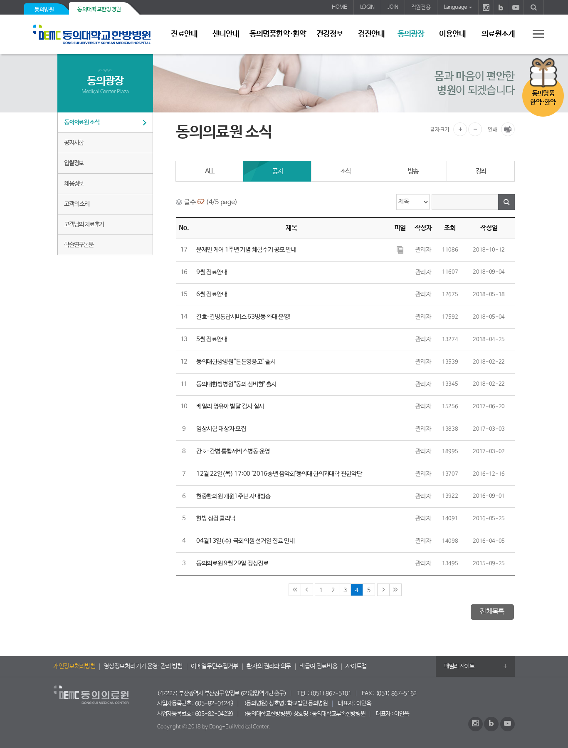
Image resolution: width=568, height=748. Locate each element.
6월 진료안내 (211, 294)
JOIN (393, 7)
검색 (506, 202)
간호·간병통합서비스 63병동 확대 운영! (243, 317)
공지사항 (74, 142)
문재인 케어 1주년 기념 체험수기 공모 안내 (246, 250)
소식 (345, 171)
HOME (339, 7)
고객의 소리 (76, 203)
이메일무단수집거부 (214, 666)
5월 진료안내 (211, 339)
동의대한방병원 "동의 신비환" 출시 (236, 384)
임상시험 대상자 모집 (221, 429)
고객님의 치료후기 (84, 224)
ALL (209, 171)
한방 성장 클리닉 (215, 518)
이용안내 (452, 34)
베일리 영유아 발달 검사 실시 (230, 406)
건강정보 (329, 34)
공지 (277, 171)
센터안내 (225, 34)
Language (455, 7)
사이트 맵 (533, 33)
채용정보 (74, 183)
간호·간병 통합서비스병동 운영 (233, 451)
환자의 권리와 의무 (269, 666)
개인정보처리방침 (74, 666)
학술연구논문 (79, 244)
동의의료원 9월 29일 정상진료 (232, 563)
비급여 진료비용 (318, 666)
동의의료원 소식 (81, 122)
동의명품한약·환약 (277, 34)
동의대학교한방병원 (99, 9)
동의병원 (44, 10)
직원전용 (421, 7)
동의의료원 (94, 34)
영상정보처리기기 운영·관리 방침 (143, 666)
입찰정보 (74, 163)
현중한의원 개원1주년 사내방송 (233, 496)
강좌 (481, 171)
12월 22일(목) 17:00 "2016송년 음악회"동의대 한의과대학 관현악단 (279, 474)
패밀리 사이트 (459, 666)
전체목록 (492, 612)
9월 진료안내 (211, 272)
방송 (413, 171)
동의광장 (411, 34)
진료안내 (184, 34)
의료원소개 (498, 34)
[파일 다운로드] (400, 250)
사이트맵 (356, 666)
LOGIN (367, 7)
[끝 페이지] (395, 589)
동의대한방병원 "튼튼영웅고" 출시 (235, 362)
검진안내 (371, 34)
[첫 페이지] (295, 589)
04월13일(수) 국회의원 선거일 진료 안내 (245, 541)
